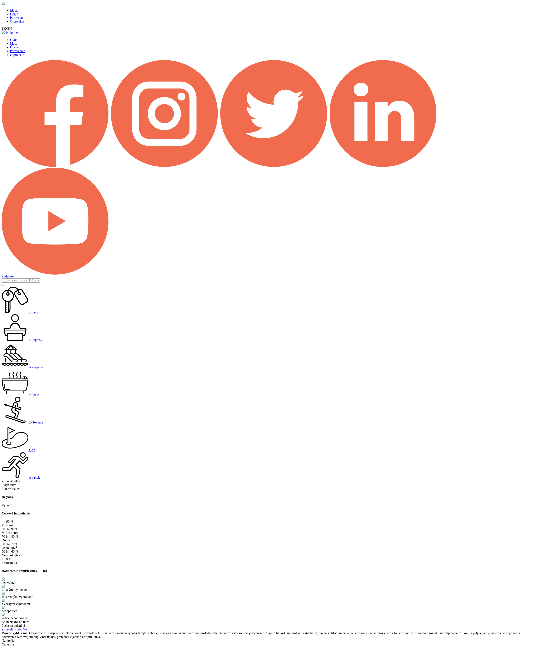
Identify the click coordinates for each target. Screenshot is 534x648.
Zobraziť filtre (11, 481)
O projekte (17, 21)
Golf (32, 450)
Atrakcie (34, 477)
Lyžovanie (36, 422)
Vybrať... (8, 505)
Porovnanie (17, 17)
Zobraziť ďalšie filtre (15, 622)
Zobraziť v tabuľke (14, 629)
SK (4, 28)
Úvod (14, 40)
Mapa (14, 10)
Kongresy (35, 340)
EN (9, 28)
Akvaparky (36, 367)
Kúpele (34, 395)
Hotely (33, 312)
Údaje (14, 14)
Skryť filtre (9, 485)
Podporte (12, 32)
